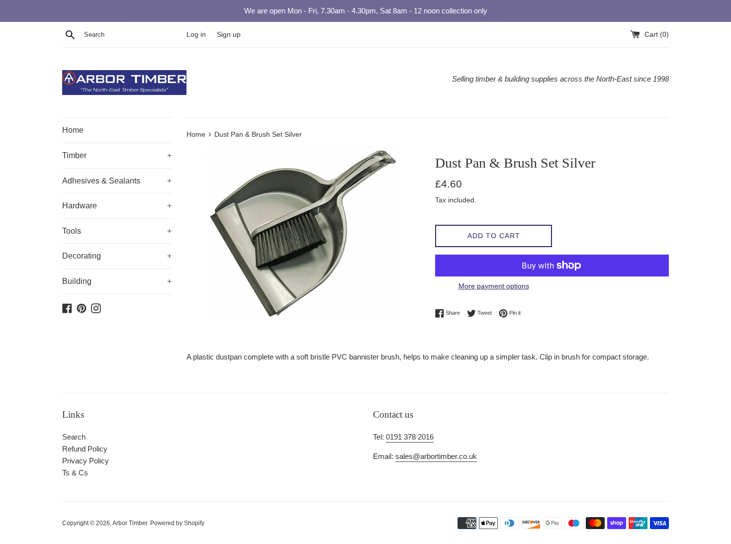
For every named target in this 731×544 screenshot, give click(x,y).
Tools (117, 231)
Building (117, 281)
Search (74, 437)
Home (73, 130)
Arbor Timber (129, 523)
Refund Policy (84, 449)
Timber (117, 155)
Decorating (117, 256)
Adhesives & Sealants (117, 181)
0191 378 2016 (410, 437)
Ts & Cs (75, 472)
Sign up (229, 34)
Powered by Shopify (177, 523)
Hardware (117, 205)
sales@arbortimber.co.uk (436, 456)
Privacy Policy (85, 460)
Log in (196, 34)
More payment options (493, 286)
